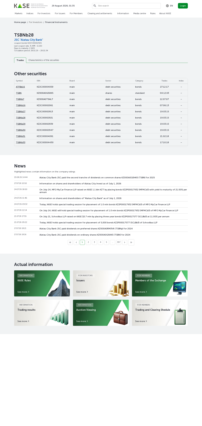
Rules (153, 13)
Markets (18, 13)
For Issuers (60, 13)
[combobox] (169, 6)
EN (171, 5)
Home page (20, 22)
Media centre (139, 13)
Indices (29, 13)
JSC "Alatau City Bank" (28, 39)
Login (183, 5)
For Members (76, 13)
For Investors (44, 13)
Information (123, 13)
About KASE (165, 13)
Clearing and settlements (100, 13)
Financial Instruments (56, 22)
